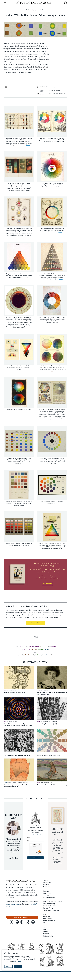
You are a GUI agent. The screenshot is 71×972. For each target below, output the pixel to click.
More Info (39, 834)
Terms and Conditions (51, 910)
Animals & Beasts (45, 782)
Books (5, 753)
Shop (45, 927)
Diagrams (53, 646)
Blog (44, 923)
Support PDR (35, 623)
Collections (32, 10)
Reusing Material (49, 906)
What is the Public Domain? (53, 902)
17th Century (27, 649)
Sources (46, 895)
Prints (45, 932)
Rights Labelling (49, 904)
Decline (8, 966)
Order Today (47, 584)
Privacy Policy (33, 834)
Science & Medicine (34, 646)
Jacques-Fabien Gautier (24, 183)
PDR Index (47, 893)
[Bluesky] (27, 922)
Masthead (47, 883)
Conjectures (47, 919)
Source (28, 145)
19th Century (41, 649)
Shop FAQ (46, 934)
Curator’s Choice (49, 921)
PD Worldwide (52, 87)
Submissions (47, 887)
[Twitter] (17, 922)
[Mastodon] (33, 922)
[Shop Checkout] (65, 2)
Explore (46, 891)
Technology (54, 721)
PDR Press (46, 929)
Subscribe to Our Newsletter (22, 917)
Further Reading (49, 897)
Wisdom (51, 782)
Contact (46, 885)
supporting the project (13, 904)
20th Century (47, 649)
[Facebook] (11, 922)
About (45, 880)
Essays (45, 914)
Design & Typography (23, 782)
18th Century (34, 649)
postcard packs (52, 615)
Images (42, 10)
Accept (18, 966)
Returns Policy (48, 936)
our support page (14, 615)
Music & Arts (42, 646)
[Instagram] (22, 922)
